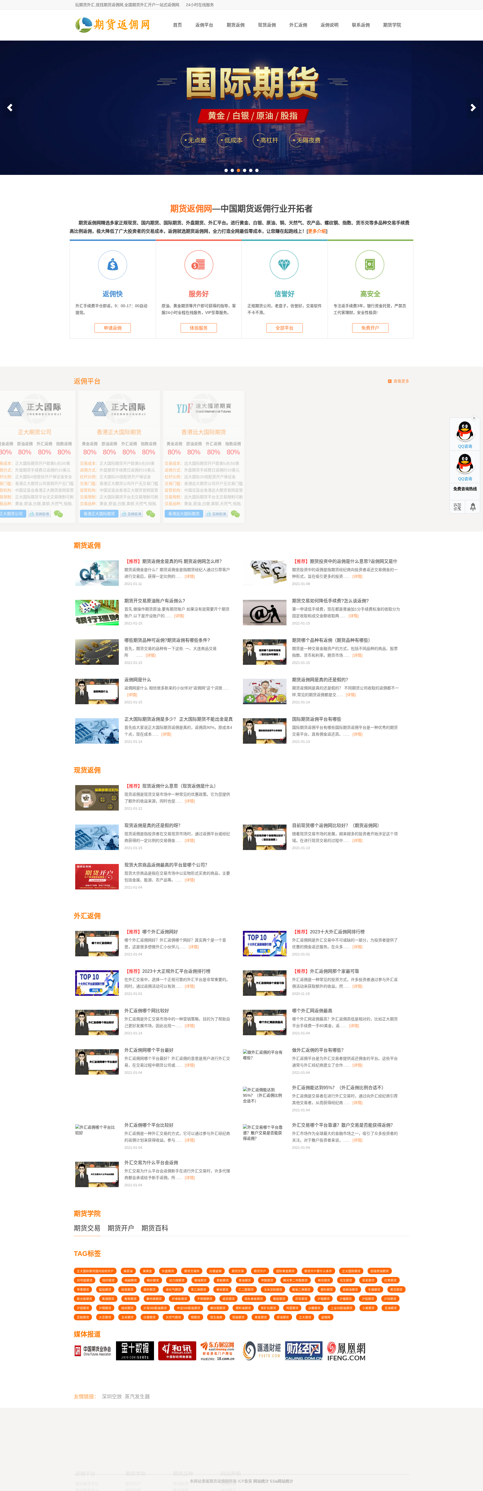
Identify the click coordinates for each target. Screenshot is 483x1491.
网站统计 (261, 1478)
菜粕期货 (223, 1280)
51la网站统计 (281, 1478)
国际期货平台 (87, 1433)
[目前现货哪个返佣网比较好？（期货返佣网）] (265, 849)
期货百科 (154, 1228)
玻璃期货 (200, 1280)
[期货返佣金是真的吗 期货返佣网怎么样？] (98, 585)
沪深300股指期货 (155, 1308)
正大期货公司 (199, 432)
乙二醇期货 (246, 1289)
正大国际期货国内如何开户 (95, 1271)
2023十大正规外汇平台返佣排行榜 (167, 971)
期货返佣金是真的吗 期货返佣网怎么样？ (174, 561)
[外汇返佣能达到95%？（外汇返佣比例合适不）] (264, 1102)
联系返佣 (361, 25)
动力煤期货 (176, 1280)
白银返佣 (215, 1271)
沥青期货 (301, 1298)
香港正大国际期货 (283, 432)
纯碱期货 (131, 1280)
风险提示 (228, 1440)
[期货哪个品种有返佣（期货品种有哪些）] (265, 664)
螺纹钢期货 (218, 1308)
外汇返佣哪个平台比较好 (149, 1125)
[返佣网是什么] (98, 703)
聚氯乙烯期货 (301, 1289)
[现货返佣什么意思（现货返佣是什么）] (98, 809)
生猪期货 (374, 1289)
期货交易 (87, 1228)
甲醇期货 (267, 1280)
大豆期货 (105, 1317)
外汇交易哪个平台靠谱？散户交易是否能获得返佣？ (343, 1125)
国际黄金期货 (285, 1271)
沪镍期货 (346, 1298)
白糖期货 (314, 1308)
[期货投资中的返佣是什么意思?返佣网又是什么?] (265, 585)
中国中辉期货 (114, 432)
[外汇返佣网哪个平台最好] (98, 1074)
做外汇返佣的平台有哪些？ (319, 1050)
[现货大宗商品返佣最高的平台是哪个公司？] (98, 888)
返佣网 (325, 1317)
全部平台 (284, 328)
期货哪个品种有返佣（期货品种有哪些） (332, 640)
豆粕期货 (83, 1317)
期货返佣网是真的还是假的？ (321, 679)
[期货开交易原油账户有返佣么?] (98, 624)
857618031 (342, 1431)
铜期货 (195, 1317)
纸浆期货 (228, 1298)
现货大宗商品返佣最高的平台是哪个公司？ (166, 865)
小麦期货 (368, 1308)
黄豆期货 (396, 1289)
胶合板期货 (84, 1298)
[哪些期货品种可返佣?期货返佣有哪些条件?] (98, 664)
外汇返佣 (298, 25)
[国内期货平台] (241, 108)
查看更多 (401, 381)
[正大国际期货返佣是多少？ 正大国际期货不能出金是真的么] (98, 743)
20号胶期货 (85, 1280)
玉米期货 (127, 1317)
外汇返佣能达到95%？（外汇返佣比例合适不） (339, 1087)
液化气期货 (173, 1289)
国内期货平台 (87, 1440)
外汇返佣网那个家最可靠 (325, 971)
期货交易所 (192, 1271)
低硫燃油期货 (379, 1271)
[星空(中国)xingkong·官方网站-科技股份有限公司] (113, 38)
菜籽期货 (149, 1289)
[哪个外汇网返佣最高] (265, 1034)
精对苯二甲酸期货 (295, 1280)
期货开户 (121, 1228)
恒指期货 (238, 1317)
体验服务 (199, 328)
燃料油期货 (243, 1308)
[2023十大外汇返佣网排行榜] (265, 955)
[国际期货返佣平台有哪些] (265, 743)
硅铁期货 (127, 1289)
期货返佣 (236, 25)
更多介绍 (317, 231)
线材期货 (127, 1308)
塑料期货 (327, 1289)
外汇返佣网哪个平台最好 (149, 1050)
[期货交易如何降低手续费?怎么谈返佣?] (265, 624)
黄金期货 (261, 1317)
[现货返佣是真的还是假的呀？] (98, 849)
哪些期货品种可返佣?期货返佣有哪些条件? (167, 640)
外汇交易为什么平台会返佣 (151, 1162)
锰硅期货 (105, 1289)
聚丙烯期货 (154, 1298)
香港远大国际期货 (368, 432)
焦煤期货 (108, 1298)
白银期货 (149, 1317)
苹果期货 (83, 1289)
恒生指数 (216, 1317)
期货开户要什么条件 (318, 1271)
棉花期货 (324, 1280)
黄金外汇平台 (87, 1446)
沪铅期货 (368, 1298)
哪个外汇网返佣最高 (312, 1010)
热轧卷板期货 (254, 1298)
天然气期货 (173, 1317)
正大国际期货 (351, 1271)
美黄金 (147, 1271)
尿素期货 (368, 1280)
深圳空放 (112, 1380)
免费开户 (370, 328)
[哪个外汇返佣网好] (98, 955)
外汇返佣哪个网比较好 (146, 1010)
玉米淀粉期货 (273, 1289)
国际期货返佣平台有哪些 (316, 719)
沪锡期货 (324, 1298)
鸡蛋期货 (292, 1308)
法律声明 (228, 1433)
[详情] (190, 576)
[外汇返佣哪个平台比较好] (96, 1134)
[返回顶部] (473, 506)
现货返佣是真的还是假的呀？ (153, 825)
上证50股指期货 (341, 1308)
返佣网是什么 (137, 679)
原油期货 (283, 1317)
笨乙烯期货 (198, 1289)
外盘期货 (168, 1271)
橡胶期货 (279, 1298)
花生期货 (346, 1280)
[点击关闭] (474, 417)
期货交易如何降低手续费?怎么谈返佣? (330, 600)
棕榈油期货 (350, 1289)
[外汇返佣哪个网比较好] (98, 1034)
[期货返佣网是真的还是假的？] (265, 703)
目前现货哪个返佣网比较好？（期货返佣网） (337, 825)
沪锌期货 (390, 1298)
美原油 (128, 1271)
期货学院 (392, 25)
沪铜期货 (105, 1308)
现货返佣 (267, 25)
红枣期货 (390, 1280)
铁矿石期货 (268, 1308)
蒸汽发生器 (137, 1380)
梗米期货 (222, 1289)
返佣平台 (204, 25)
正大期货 (305, 1317)
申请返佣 (113, 328)
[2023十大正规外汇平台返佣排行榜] (98, 995)
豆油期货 (391, 1308)
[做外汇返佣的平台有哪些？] (264, 1059)
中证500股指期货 (188, 1308)
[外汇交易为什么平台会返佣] (98, 1186)
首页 (177, 25)
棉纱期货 (153, 1280)
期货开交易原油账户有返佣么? (154, 600)
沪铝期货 (83, 1308)
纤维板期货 (179, 1298)
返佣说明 (329, 25)
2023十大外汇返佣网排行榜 (328, 931)
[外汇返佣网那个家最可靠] (265, 995)
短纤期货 (108, 1280)
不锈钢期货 (204, 1298)
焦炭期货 (130, 1298)
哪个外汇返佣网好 (151, 931)
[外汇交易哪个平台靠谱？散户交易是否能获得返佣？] (264, 1140)
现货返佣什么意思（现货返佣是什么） (171, 786)
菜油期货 (245, 1280)
